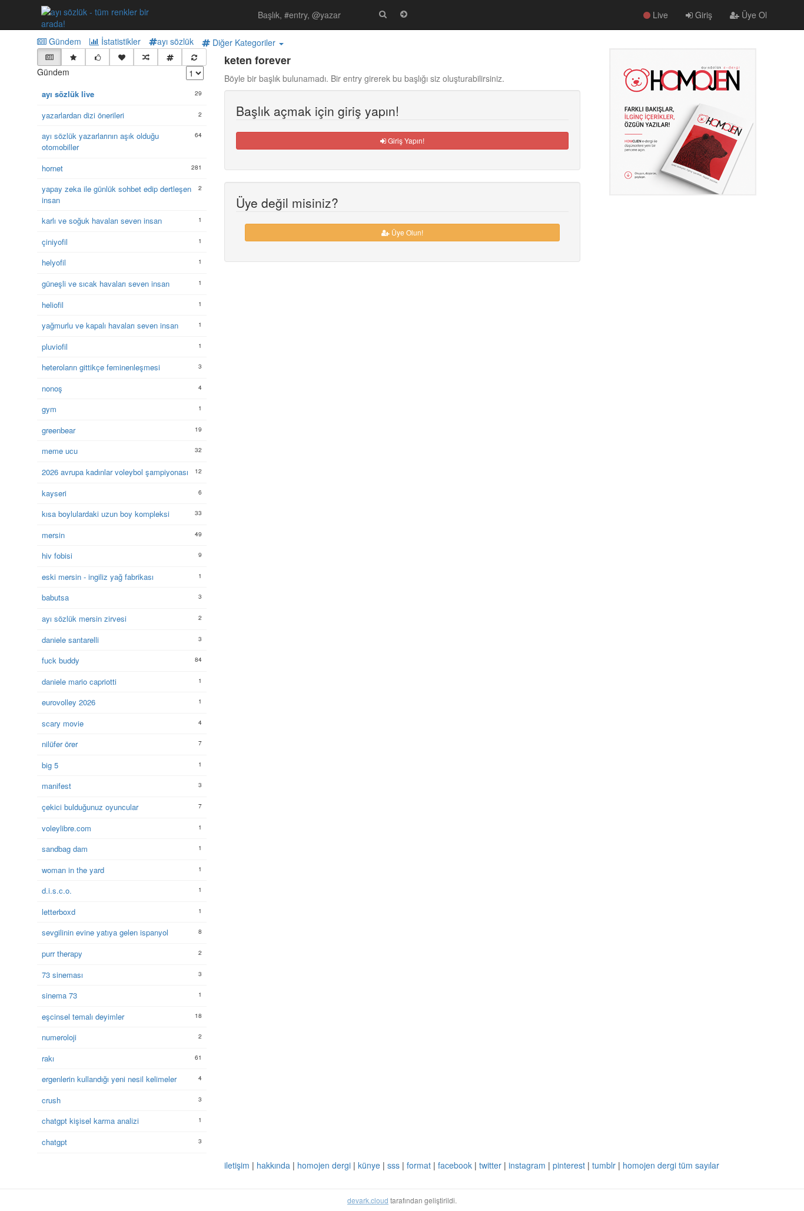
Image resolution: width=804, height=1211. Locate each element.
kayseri (54, 493)
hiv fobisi (57, 555)
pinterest (569, 1165)
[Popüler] (73, 57)
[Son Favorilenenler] (121, 57)
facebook (455, 1165)
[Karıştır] (146, 57)
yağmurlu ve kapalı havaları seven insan (110, 325)
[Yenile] (194, 57)
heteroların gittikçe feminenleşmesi (101, 367)
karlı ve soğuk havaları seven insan (102, 220)
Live (659, 15)
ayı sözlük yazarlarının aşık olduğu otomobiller (100, 141)
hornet (52, 168)
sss (393, 1165)
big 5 (50, 765)
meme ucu (60, 451)
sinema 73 (59, 995)
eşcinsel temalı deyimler (83, 1016)
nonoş (52, 388)
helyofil (54, 262)
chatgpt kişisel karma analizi (90, 1121)
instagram (527, 1165)
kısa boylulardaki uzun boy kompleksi (106, 514)
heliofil (53, 305)
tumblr (604, 1165)
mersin (53, 535)
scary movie (63, 723)
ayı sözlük (175, 41)
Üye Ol (753, 15)
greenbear (58, 430)
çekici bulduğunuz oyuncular (90, 807)
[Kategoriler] (170, 57)
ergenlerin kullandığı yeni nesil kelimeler (109, 1079)
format (419, 1165)
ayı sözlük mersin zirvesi (84, 618)
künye (369, 1165)
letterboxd (58, 912)
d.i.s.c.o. (57, 890)
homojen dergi (324, 1165)
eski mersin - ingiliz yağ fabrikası (98, 577)
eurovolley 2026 (68, 702)
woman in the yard (73, 870)
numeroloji (59, 1037)
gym (49, 409)
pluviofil (55, 346)
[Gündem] (49, 57)
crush (51, 1100)
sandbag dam (65, 849)
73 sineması (62, 975)
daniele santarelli (70, 640)
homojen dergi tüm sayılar (671, 1165)
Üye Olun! (406, 232)
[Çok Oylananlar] (97, 57)
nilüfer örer (60, 744)
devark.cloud (367, 1200)
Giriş (702, 15)
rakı (48, 1058)
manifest (56, 786)
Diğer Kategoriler (244, 42)
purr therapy (62, 953)
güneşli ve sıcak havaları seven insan (106, 283)
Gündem (63, 41)
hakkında (273, 1165)
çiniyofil (55, 242)
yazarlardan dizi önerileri (83, 115)
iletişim (237, 1165)
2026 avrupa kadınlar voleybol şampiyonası (115, 472)
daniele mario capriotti (79, 681)
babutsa (55, 597)
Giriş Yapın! (405, 140)
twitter (490, 1165)
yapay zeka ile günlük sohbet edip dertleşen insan (116, 194)
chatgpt (54, 1142)
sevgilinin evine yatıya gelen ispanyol (105, 932)
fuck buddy (60, 660)
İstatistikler (120, 41)
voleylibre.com (66, 828)
